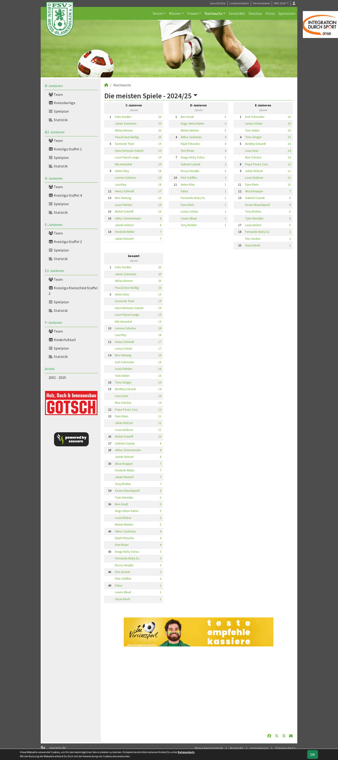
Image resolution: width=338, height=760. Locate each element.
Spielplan (61, 111)
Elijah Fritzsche (190, 144)
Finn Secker (253, 239)
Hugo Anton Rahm (192, 124)
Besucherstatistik (209, 748)
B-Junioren (54, 85)
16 (159, 198)
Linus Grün (251, 151)
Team (58, 94)
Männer (175, 13)
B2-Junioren (54, 132)
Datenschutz (285, 748)
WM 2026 (280, 3)
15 (289, 137)
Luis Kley (120, 185)
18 (159, 171)
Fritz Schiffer (189, 178)
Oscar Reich (252, 245)
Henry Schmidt (124, 191)
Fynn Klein (187, 205)
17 (159, 191)
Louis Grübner (254, 178)
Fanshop (255, 13)
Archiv (49, 368)
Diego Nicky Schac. (193, 157)
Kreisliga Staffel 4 (67, 195)
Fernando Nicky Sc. (193, 198)
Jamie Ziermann (125, 124)
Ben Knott (187, 117)
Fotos (270, 13)
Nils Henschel (123, 164)
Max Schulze (253, 157)
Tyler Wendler (254, 218)
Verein (158, 13)
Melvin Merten (190, 130)
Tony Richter (189, 225)
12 (289, 164)
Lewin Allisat (189, 218)
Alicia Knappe (254, 191)
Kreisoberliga (64, 102)
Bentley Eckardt (255, 144)
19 (159, 144)
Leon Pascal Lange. (127, 157)
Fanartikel (237, 13)
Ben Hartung (123, 198)
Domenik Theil (124, 144)
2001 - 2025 (57, 377)
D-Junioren (54, 178)
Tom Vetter (252, 130)
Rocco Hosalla (190, 171)
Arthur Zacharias (191, 137)
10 (159, 211)
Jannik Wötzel (124, 225)
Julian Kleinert (124, 239)
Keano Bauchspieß (257, 205)
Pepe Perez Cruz (256, 164)
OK (312, 754)
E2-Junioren (54, 270)
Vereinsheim (261, 3)
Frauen (192, 13)
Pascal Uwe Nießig (127, 137)
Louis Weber (253, 225)
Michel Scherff (124, 211)
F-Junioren (53, 322)
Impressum (259, 748)
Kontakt (236, 748)
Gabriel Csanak (191, 164)
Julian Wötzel (254, 171)
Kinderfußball (64, 339)
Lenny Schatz (189, 211)
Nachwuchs (213, 13)
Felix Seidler (123, 117)
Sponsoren (286, 13)
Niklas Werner (124, 130)
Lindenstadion (239, 3)
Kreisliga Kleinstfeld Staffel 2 (73, 291)
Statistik (60, 119)
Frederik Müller (125, 232)
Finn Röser (187, 151)
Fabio (184, 191)
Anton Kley (122, 171)
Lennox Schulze (125, 178)
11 (289, 171)
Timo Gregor (253, 137)
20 (159, 117)
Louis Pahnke (123, 205)
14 (289, 144)
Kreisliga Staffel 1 (67, 149)
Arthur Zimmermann (128, 218)
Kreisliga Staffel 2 (67, 241)
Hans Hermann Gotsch (129, 151)
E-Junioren (53, 224)
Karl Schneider (254, 117)
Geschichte (218, 3)
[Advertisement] (198, 690)
